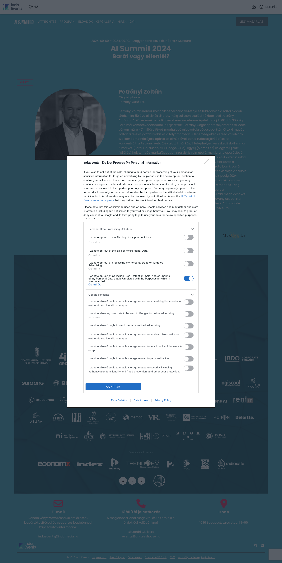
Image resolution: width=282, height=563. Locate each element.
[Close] (207, 163)
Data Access (141, 400)
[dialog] (141, 281)
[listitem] (141, 229)
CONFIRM (113, 386)
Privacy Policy (162, 400)
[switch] (189, 237)
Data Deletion (119, 400)
